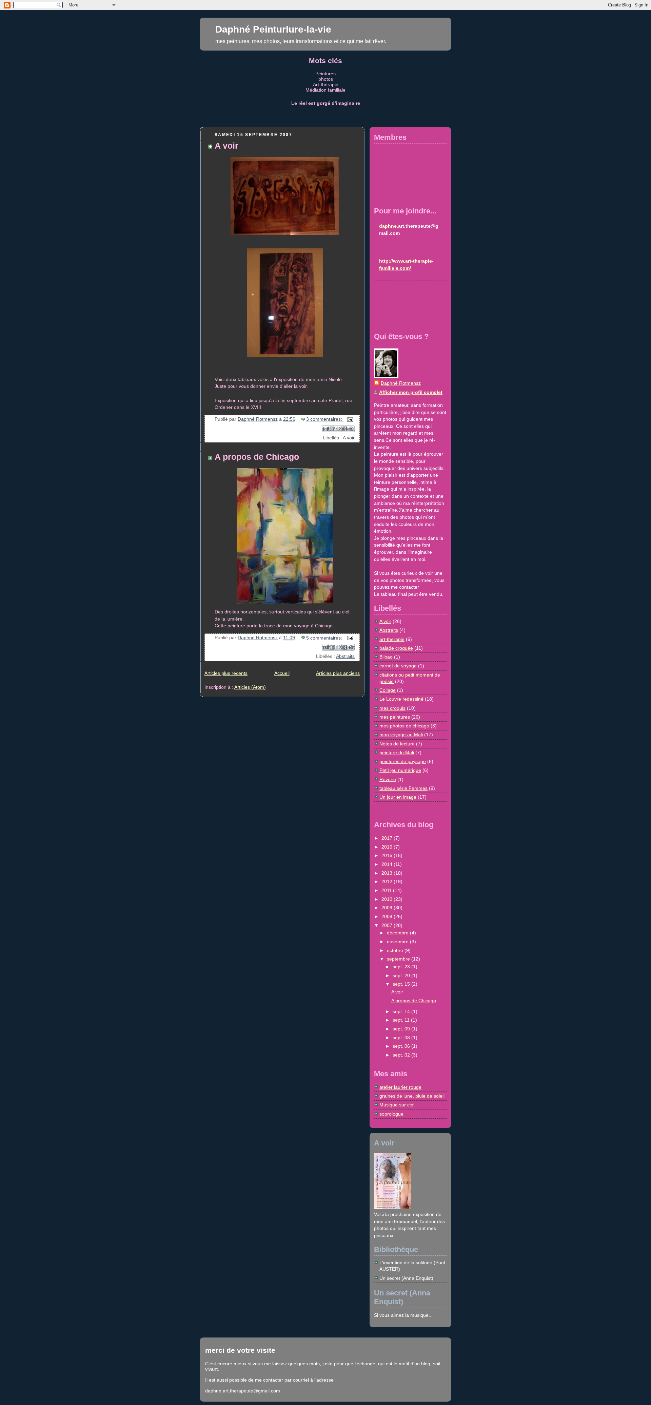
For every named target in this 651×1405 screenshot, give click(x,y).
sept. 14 (402, 1011)
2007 (387, 925)
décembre (398, 932)
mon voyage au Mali (401, 734)
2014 (387, 864)
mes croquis (392, 708)
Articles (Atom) (250, 687)
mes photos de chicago (404, 725)
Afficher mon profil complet (410, 392)
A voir (226, 145)
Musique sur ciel (396, 1104)
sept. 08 (402, 1037)
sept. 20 (402, 975)
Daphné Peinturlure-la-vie (273, 29)
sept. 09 (402, 1028)
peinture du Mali (396, 752)
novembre (398, 941)
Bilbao (386, 657)
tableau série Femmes (403, 788)
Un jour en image (397, 797)
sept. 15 (402, 984)
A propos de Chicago (257, 456)
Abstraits (345, 656)
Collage (387, 690)
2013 (387, 873)
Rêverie (387, 779)
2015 (387, 855)
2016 (387, 847)
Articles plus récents (226, 673)
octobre (396, 950)
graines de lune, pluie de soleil (412, 1096)
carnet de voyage (398, 665)
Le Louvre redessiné (401, 699)
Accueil (282, 673)
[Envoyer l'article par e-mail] (349, 419)
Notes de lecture (397, 743)
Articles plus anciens (338, 673)
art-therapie (392, 639)
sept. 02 (402, 1055)
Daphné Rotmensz (401, 383)
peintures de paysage (402, 761)
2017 (387, 838)
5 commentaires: (324, 638)
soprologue (391, 1114)
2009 (387, 907)
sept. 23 (402, 966)
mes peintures (394, 717)
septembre (399, 959)
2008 (387, 916)
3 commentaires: (324, 419)
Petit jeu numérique (400, 770)
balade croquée (396, 648)
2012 (387, 881)
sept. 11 (402, 1020)
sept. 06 (402, 1046)
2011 (387, 890)
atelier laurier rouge (400, 1087)
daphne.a (390, 226)
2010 (387, 899)
